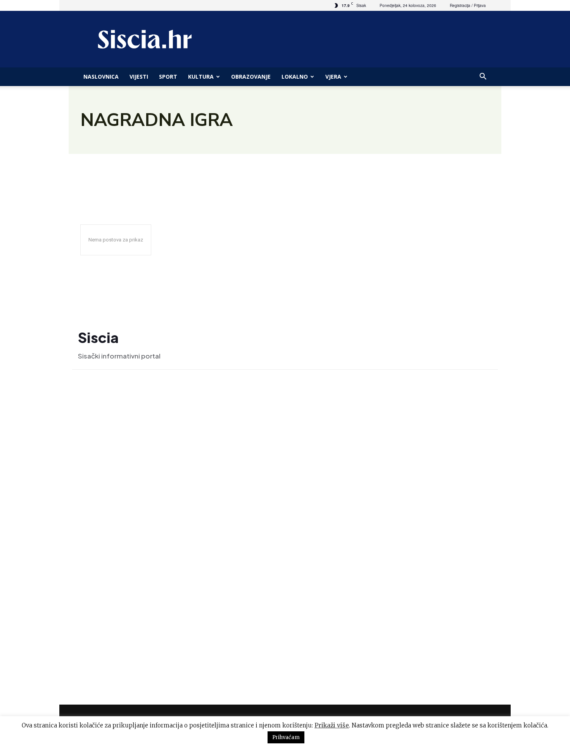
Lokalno (295, 76)
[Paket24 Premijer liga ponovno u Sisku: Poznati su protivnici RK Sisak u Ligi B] (357, 622)
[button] (482, 77)
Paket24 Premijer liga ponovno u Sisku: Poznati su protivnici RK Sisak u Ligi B (440, 619)
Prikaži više (331, 725)
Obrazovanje (251, 76)
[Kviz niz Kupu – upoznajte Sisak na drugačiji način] (357, 556)
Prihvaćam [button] (286, 737)
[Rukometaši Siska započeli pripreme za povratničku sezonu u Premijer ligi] (357, 421)
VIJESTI (139, 76)
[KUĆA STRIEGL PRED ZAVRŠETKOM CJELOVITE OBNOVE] (357, 490)
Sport (168, 76)
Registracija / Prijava (468, 5)
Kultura (201, 76)
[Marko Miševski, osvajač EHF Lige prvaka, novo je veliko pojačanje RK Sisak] (157, 457)
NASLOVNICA (101, 76)
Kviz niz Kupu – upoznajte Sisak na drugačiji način (439, 551)
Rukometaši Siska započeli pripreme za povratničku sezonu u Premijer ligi (432, 417)
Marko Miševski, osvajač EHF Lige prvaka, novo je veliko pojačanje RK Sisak (148, 568)
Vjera (333, 76)
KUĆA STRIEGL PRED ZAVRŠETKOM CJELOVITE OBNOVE (440, 485)
